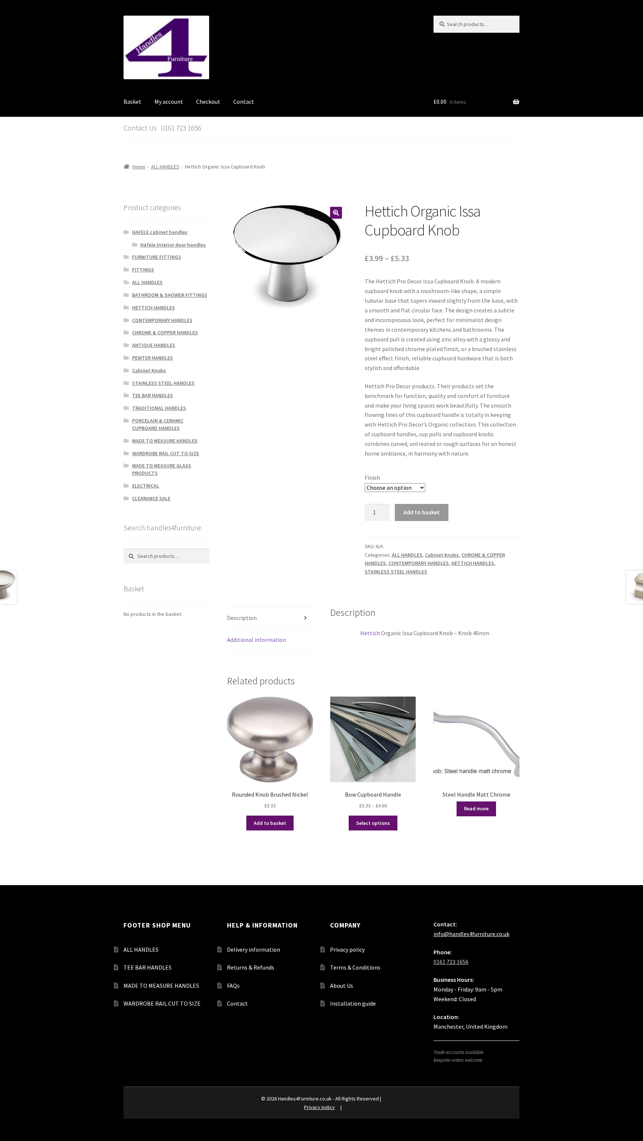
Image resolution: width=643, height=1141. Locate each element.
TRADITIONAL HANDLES (159, 408)
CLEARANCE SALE (151, 498)
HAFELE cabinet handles (160, 232)
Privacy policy (347, 949)
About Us (341, 985)
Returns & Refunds (250, 967)
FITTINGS (143, 269)
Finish (372, 477)
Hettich (370, 633)
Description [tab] (242, 617)
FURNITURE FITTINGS (156, 257)
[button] (336, 213)
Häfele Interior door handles (173, 244)
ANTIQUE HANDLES (153, 345)
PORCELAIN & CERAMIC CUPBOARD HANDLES (157, 424)
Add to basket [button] (270, 823)
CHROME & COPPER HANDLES (165, 332)
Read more (476, 808)
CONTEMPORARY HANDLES (418, 563)
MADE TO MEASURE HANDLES (165, 440)
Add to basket (421, 512)
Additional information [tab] (256, 639)
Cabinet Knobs (442, 555)
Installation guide (353, 1003)
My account (168, 101)
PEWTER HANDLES (152, 357)
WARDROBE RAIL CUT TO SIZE (165, 453)
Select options (373, 823)
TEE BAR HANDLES (152, 395)
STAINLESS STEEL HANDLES (396, 571)
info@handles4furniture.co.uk (471, 934)
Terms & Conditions (355, 967)
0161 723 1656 (451, 961)
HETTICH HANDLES (472, 563)
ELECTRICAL (145, 485)
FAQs (233, 985)
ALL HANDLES (165, 166)
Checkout (208, 101)
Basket (132, 101)
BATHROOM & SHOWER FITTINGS (169, 295)
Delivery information (253, 949)
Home (138, 166)
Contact (243, 101)
